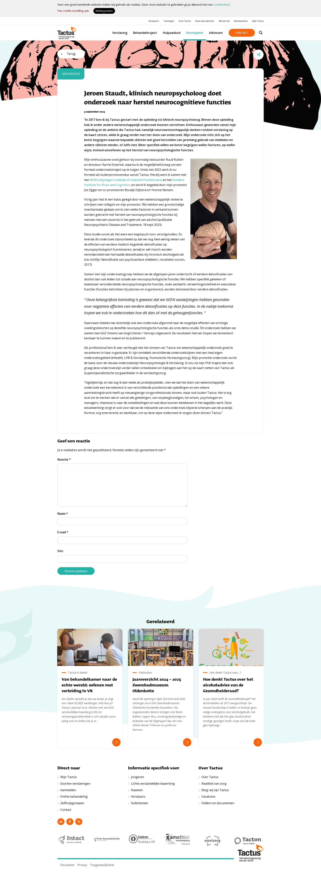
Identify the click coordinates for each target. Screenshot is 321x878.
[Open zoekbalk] (261, 33)
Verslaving (119, 33)
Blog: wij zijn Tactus (215, 790)
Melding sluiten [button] (104, 10)
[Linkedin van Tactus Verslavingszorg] (60, 822)
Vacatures (208, 796)
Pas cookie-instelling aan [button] (73, 10)
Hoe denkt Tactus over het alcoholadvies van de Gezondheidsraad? (228, 684)
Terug (71, 54)
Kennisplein (194, 33)
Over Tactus (185, 21)
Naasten (137, 790)
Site (60, 551)
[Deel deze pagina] (258, 54)
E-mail (62, 532)
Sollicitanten (139, 803)
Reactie (64, 459)
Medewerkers (241, 21)
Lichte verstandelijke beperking (153, 783)
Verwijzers (153, 21)
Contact (241, 32)
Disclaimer (67, 865)
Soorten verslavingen (75, 783)
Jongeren (137, 777)
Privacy (82, 865)
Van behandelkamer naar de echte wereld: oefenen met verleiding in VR (89, 684)
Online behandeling (74, 796)
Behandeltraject (145, 33)
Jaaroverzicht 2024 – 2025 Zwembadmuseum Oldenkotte (156, 684)
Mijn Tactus (258, 21)
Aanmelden (68, 790)
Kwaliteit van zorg (214, 783)
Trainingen (168, 21)
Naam (62, 514)
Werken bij (224, 21)
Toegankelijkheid (102, 865)
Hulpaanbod (171, 33)
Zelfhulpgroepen (72, 803)
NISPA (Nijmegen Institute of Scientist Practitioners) (126, 180)
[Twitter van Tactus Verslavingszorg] (78, 822)
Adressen (216, 33)
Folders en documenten (218, 803)
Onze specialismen (204, 21)
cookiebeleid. (222, 4)
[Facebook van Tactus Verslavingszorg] (69, 822)
